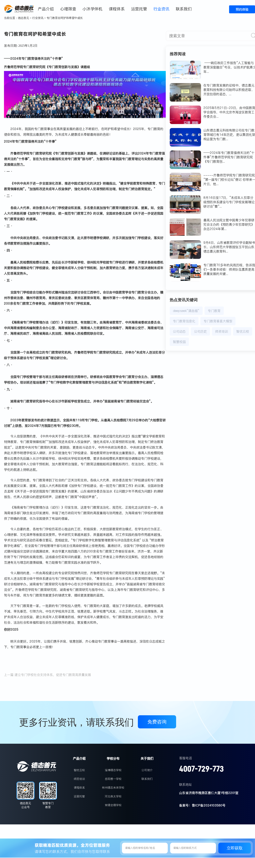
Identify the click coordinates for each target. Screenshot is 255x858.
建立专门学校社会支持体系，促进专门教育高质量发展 (53, 675)
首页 (27, 9)
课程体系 (117, 9)
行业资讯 (161, 9)
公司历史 (200, 331)
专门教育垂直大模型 (218, 321)
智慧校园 (179, 342)
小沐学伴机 (92, 9)
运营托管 (139, 9)
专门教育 (214, 311)
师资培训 (221, 331)
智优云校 (242, 331)
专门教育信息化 (184, 321)
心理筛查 (68, 9)
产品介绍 (46, 9)
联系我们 (184, 9)
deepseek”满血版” (186, 311)
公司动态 (179, 331)
